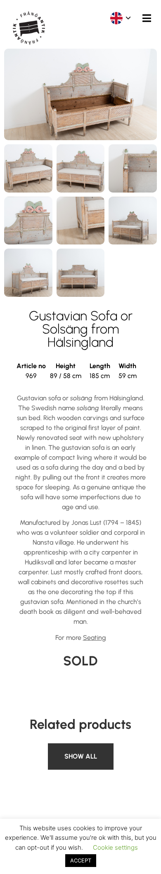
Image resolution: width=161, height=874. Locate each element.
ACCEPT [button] (80, 860)
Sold (56, 748)
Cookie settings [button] (115, 847)
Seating (94, 637)
